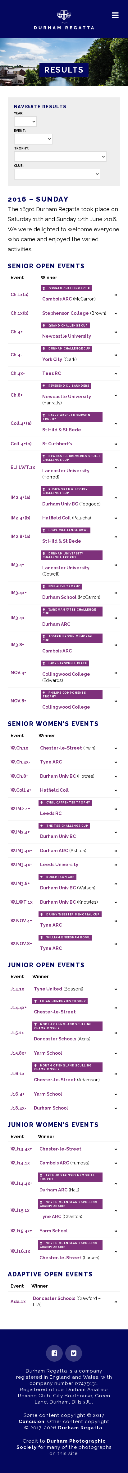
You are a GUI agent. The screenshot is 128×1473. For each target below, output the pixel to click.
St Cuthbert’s (57, 443)
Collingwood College (66, 674)
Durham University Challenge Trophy (63, 555)
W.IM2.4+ (20, 808)
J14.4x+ (19, 1007)
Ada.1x (18, 1301)
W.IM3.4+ (20, 831)
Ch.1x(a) (19, 294)
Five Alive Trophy (64, 586)
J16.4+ (18, 1094)
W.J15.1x (20, 1210)
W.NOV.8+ (21, 943)
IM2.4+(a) (20, 497)
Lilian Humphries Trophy (63, 1001)
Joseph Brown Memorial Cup (68, 638)
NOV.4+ (18, 672)
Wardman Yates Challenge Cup (69, 611)
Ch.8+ (17, 395)
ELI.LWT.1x (23, 467)
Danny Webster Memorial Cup (73, 914)
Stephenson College (65, 313)
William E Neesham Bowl (68, 937)
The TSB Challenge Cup (67, 825)
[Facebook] (54, 1353)
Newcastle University (66, 336)
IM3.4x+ (19, 592)
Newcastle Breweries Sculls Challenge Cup (72, 458)
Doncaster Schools (55, 1038)
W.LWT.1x (22, 902)
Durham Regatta (80, 1428)
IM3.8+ (17, 644)
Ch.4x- (18, 373)
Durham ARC (56, 624)
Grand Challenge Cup (68, 325)
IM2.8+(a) (20, 536)
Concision (31, 1421)
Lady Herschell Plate (67, 663)
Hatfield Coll (56, 517)
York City (52, 359)
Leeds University (59, 864)
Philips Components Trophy (64, 694)
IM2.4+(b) (20, 517)
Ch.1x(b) (19, 313)
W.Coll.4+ (21, 790)
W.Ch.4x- (20, 761)
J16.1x (18, 1073)
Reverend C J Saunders (68, 385)
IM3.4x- (18, 617)
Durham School (59, 597)
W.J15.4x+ (21, 1230)
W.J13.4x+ (21, 1148)
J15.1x (17, 1032)
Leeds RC (51, 813)
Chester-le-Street (61, 747)
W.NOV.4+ (21, 920)
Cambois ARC (57, 298)
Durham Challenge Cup (69, 348)
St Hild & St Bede (61, 429)
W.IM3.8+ (20, 883)
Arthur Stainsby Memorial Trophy (67, 1177)
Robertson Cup (60, 877)
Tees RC (51, 373)
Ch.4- (16, 354)
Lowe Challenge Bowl (68, 530)
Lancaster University (65, 470)
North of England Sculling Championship (63, 1026)
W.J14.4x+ (21, 1183)
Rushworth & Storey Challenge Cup (65, 491)
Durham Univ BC (60, 503)
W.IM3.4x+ (21, 850)
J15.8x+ (18, 1053)
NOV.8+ (18, 700)
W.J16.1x (20, 1251)
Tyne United (48, 988)
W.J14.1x (20, 1162)
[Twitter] (73, 1353)
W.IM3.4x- (21, 864)
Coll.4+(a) (21, 423)
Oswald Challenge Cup (69, 288)
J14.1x (17, 988)
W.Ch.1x (19, 747)
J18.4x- (18, 1107)
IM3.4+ (17, 564)
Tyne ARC (51, 761)
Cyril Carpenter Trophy (68, 802)
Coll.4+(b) (21, 443)
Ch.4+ (17, 331)
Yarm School (48, 1053)
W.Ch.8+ (19, 776)
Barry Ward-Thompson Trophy (66, 417)
